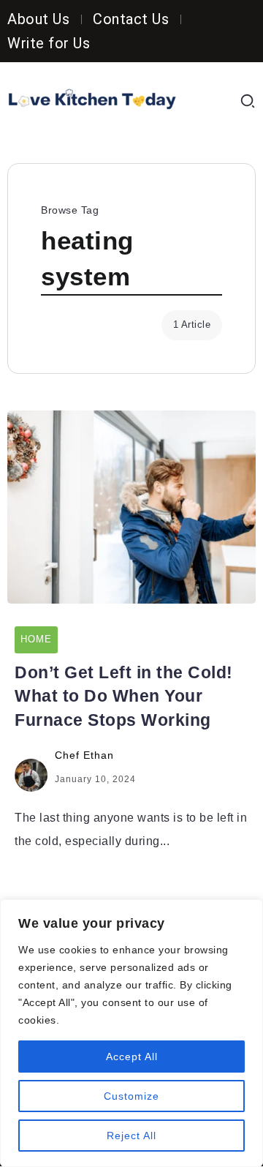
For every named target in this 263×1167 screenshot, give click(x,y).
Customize (131, 1096)
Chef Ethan (84, 755)
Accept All (132, 1056)
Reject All (131, 1135)
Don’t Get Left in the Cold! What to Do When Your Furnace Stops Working (124, 696)
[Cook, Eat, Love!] (92, 100)
